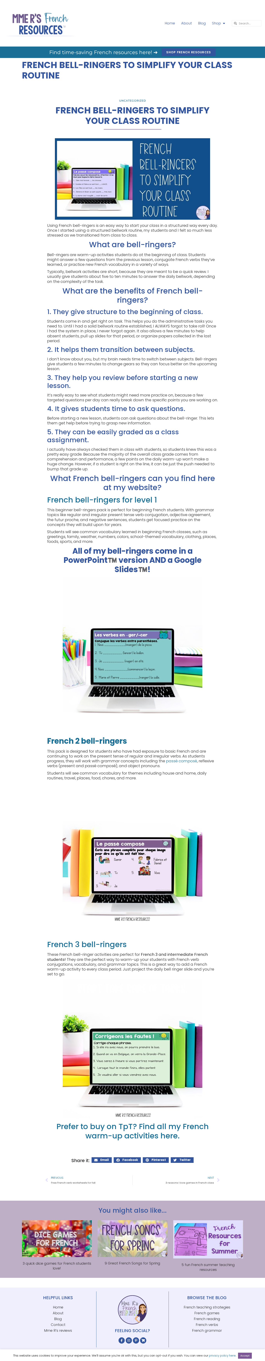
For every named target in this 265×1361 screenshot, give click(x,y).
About (186, 23)
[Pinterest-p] (136, 1340)
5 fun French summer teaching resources (208, 1267)
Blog (202, 23)
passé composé (181, 761)
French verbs (207, 1324)
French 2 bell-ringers (87, 741)
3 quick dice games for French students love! (57, 1266)
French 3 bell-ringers (87, 944)
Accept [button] (244, 1356)
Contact (58, 1324)
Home (170, 23)
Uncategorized (132, 100)
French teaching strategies (207, 1307)
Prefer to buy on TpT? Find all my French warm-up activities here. (132, 1131)
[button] (102, 1160)
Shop (216, 23)
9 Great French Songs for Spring (132, 1263)
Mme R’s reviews (58, 1330)
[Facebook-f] (122, 1340)
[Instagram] (129, 1340)
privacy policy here (222, 1355)
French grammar (207, 1330)
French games (206, 1313)
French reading (207, 1318)
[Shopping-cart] (143, 1340)
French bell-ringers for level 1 (102, 499)
